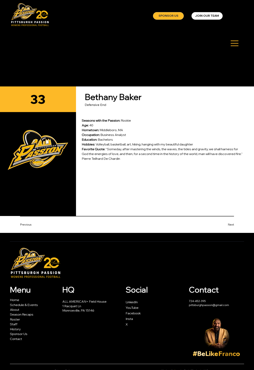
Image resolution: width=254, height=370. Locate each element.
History (15, 329)
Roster (15, 319)
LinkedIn (132, 302)
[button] (207, 16)
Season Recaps (21, 314)
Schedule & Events (24, 305)
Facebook (133, 313)
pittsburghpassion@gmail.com (209, 305)
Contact (16, 339)
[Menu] (234, 43)
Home (14, 300)
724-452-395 (197, 301)
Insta (129, 319)
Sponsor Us (18, 334)
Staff (13, 324)
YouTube (132, 308)
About (14, 310)
